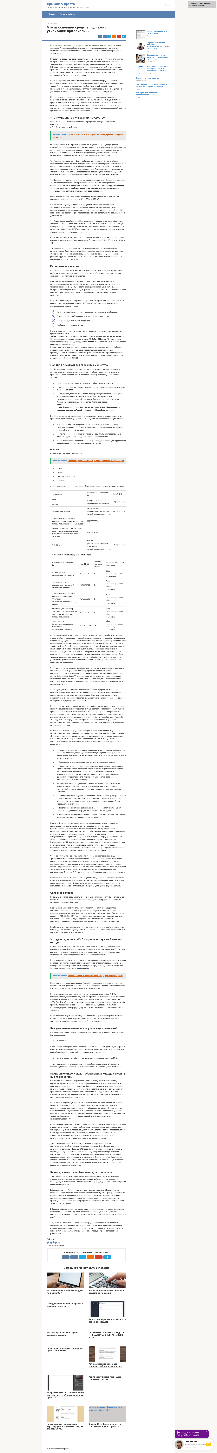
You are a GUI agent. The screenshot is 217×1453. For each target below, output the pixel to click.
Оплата (149, 73)
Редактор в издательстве (147, 78)
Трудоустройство (67, 14)
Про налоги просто (61, 4)
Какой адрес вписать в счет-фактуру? (157, 32)
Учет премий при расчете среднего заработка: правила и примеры (151, 85)
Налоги (52, 14)
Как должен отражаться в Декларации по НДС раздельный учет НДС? (158, 69)
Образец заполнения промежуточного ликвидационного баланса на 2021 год (158, 46)
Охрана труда (141, 81)
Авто (149, 36)
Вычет (138, 97)
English (167, 5)
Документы (151, 62)
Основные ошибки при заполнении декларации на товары (157, 57)
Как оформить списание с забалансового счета (147, 94)
